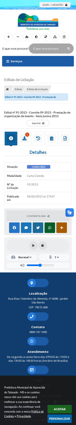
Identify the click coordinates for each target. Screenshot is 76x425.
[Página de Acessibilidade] (64, 37)
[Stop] (42, 245)
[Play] (33, 245)
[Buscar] (68, 48)
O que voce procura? (15, 48)
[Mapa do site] (55, 37)
